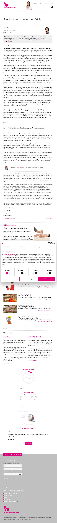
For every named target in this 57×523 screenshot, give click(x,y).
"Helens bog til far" (20, 167)
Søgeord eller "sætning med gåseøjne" (11, 472)
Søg (20, 474)
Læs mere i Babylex (7, 363)
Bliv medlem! (28, 443)
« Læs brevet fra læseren (9, 218)
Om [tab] (49, 247)
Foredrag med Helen (8, 481)
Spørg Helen (7, 487)
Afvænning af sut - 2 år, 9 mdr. (28, 318)
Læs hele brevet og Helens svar (45, 287)
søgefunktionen (35, 39)
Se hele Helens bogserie (28, 424)
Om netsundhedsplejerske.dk (10, 493)
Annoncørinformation (8, 495)
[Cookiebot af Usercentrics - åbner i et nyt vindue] (49, 243)
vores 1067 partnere (9, 254)
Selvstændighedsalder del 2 (27, 307)
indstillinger (26, 261)
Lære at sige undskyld (25, 295)
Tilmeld (34, 397)
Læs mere (33, 400)
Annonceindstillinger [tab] (35, 247)
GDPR (42, 3)
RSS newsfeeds (7, 499)
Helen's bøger (7, 483)
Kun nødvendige (28, 279)
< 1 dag (28, 378)
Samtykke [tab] (7, 247)
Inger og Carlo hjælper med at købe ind (28, 412)
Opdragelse (12, 30)
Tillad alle (46, 279)
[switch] (21, 273)
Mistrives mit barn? (24, 284)
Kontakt (5, 497)
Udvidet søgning (49, 3)
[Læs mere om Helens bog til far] (6, 168)
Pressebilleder (7, 485)
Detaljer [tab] (21, 247)
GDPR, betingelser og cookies (10, 501)
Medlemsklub (35, 3)
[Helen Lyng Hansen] (47, 30)
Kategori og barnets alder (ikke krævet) (11, 463)
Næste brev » (49, 218)
